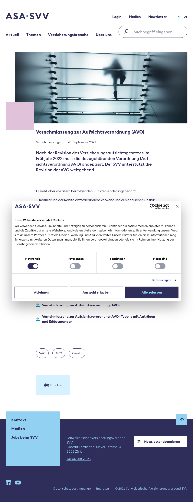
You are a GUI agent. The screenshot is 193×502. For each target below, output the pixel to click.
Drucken (56, 385)
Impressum (103, 488)
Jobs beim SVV (24, 437)
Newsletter (157, 17)
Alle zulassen (152, 292)
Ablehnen (41, 292)
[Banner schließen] (177, 206)
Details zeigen (161, 280)
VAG (42, 353)
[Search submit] (127, 31)
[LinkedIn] (8, 482)
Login (116, 17)
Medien (135, 17)
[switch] (75, 266)
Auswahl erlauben (96, 292)
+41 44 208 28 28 (79, 459)
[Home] (34, 16)
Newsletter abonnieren (162, 442)
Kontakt (18, 419)
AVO (59, 353)
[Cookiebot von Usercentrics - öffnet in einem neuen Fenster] (152, 206)
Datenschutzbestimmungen (72, 488)
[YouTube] (18, 482)
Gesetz (77, 353)
